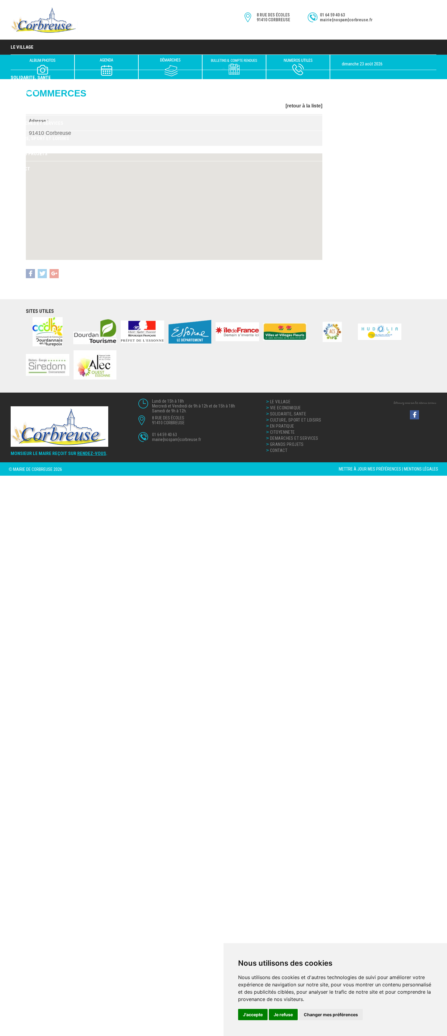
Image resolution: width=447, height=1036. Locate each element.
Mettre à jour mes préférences (370, 469)
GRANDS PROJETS (29, 153)
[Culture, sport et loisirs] (106, 67)
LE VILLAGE (22, 47)
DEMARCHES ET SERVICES (37, 123)
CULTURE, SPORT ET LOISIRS (40, 138)
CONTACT (20, 169)
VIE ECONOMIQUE (285, 407)
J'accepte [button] (253, 1014)
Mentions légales (421, 469)
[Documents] (234, 67)
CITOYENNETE (25, 93)
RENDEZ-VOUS (91, 453)
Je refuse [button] (283, 1014)
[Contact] (298, 67)
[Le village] (42, 67)
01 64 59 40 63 (332, 14)
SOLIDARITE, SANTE (288, 413)
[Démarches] (170, 67)
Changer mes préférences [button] (331, 1014)
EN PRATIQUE (24, 108)
